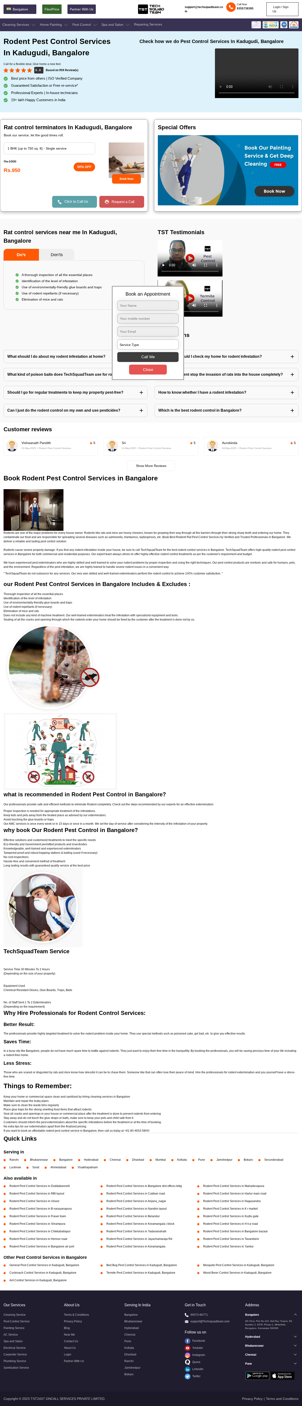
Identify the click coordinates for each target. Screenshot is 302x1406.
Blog (67, 1328)
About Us (70, 1348)
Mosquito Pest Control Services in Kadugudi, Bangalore (238, 1265)
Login (67, 1354)
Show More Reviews (151, 466)
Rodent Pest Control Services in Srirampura (37, 1223)
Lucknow (15, 1167)
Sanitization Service (16, 1367)
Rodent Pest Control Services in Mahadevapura (233, 1186)
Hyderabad (91, 1159)
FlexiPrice (52, 9)
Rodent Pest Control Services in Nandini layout (136, 1208)
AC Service (11, 1334)
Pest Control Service (17, 1321)
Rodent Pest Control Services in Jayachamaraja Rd (139, 1239)
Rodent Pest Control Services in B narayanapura (40, 1208)
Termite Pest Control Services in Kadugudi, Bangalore (140, 1272)
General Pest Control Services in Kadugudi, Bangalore (44, 1265)
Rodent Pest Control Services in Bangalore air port (41, 1246)
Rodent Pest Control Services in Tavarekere (231, 1239)
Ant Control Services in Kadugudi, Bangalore (38, 1280)
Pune (201, 1159)
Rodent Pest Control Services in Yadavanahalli (136, 1231)
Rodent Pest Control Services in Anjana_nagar (136, 1201)
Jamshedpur (224, 1159)
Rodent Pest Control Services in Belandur (133, 1216)
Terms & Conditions (76, 1314)
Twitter (196, 1376)
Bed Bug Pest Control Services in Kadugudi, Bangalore (141, 1265)
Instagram (198, 1355)
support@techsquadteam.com (204, 9)
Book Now (126, 179)
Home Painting (51, 24)
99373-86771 (199, 1314)
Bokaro (248, 1159)
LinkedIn (197, 1369)
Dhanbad (138, 1159)
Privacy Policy (73, 1321)
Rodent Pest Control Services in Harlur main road (234, 1193)
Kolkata (182, 1159)
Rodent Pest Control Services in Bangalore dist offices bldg (144, 1186)
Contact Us (71, 1341)
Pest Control (82, 24)
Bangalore (66, 1159)
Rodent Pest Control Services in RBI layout (36, 1193)
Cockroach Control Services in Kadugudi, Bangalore (42, 1272)
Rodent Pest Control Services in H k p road (230, 1223)
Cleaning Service (15, 1314)
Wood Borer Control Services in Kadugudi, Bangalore (237, 1272)
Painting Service (14, 1328)
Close (148, 369)
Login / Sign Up (281, 9)
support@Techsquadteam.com (210, 1321)
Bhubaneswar (39, 1159)
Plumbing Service (15, 1361)
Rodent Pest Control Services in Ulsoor (34, 1201)
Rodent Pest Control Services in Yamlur (228, 1246)
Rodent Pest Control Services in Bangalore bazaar (235, 1231)
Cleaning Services (16, 24)
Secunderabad (273, 1159)
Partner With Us (81, 9)
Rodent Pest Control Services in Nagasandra (232, 1201)
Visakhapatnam (88, 1167)
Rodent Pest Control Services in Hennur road (38, 1239)
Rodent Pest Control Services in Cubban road (135, 1193)
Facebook (198, 1340)
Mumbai (160, 1159)
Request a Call (123, 202)
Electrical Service (15, 1348)
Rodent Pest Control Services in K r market (230, 1208)
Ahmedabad (58, 1167)
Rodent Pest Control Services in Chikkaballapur (40, 1231)
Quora (196, 1362)
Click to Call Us (76, 201)
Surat (35, 1167)
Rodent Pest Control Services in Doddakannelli (39, 1186)
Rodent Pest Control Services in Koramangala (135, 1246)
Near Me (69, 1334)
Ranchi (14, 1159)
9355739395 (245, 8)
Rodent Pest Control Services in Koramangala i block (140, 1223)
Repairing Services (148, 24)
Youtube (197, 1348)
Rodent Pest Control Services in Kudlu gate (231, 1216)
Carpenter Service (15, 1354)
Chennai (115, 1159)
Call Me (148, 357)
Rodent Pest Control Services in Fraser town (37, 1216)
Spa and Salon (112, 24)
